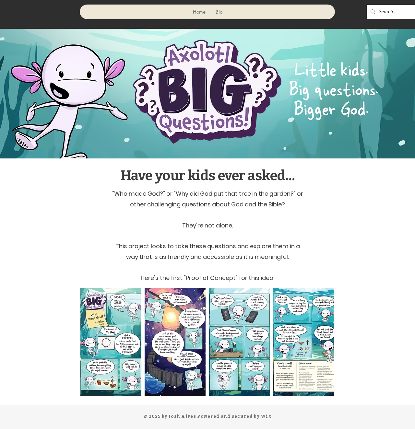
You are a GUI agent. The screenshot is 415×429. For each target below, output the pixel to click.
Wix (266, 416)
